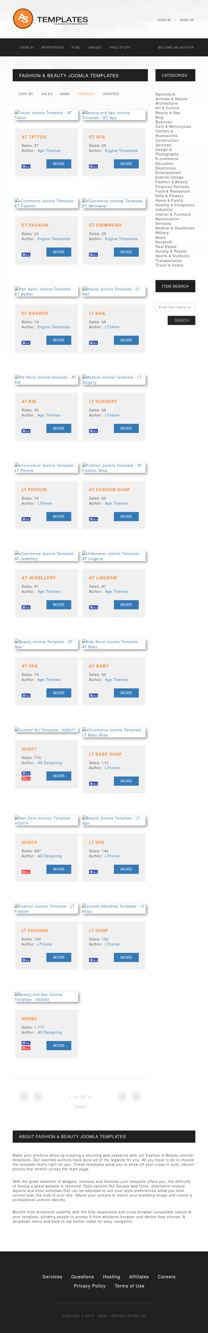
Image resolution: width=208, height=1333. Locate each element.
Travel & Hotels (169, 265)
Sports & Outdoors (172, 255)
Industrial (164, 209)
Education (164, 163)
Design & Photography (167, 152)
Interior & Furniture (173, 214)
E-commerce (167, 158)
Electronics (165, 167)
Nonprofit (163, 241)
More (59, 163)
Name (65, 93)
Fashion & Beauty (171, 181)
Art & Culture (167, 107)
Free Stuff (119, 47)
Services (52, 1276)
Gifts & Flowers (169, 195)
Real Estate (166, 246)
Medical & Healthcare (175, 227)
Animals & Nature (171, 98)
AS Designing (50, 762)
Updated (111, 93)
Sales (47, 93)
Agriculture (165, 94)
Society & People (171, 251)
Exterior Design (169, 177)
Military (162, 232)
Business (163, 121)
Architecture (166, 103)
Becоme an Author (176, 47)
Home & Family (169, 200)
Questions (82, 1276)
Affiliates (139, 1276)
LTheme (112, 326)
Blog (159, 117)
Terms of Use (130, 1285)
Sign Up (187, 20)
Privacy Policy (90, 1285)
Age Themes (49, 150)
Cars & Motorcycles (173, 126)
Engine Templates (121, 150)
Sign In (164, 20)
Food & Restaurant (172, 191)
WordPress (53, 47)
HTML (76, 47)
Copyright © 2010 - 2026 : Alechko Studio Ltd (104, 1315)
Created (85, 93)
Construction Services (167, 142)
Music (160, 237)
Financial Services (172, 186)
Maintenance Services (167, 221)
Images (95, 47)
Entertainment (168, 172)
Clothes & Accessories (166, 133)
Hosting (111, 1276)
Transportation (168, 260)
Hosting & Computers (175, 204)
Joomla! (26, 47)
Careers (167, 1276)
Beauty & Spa (167, 112)
